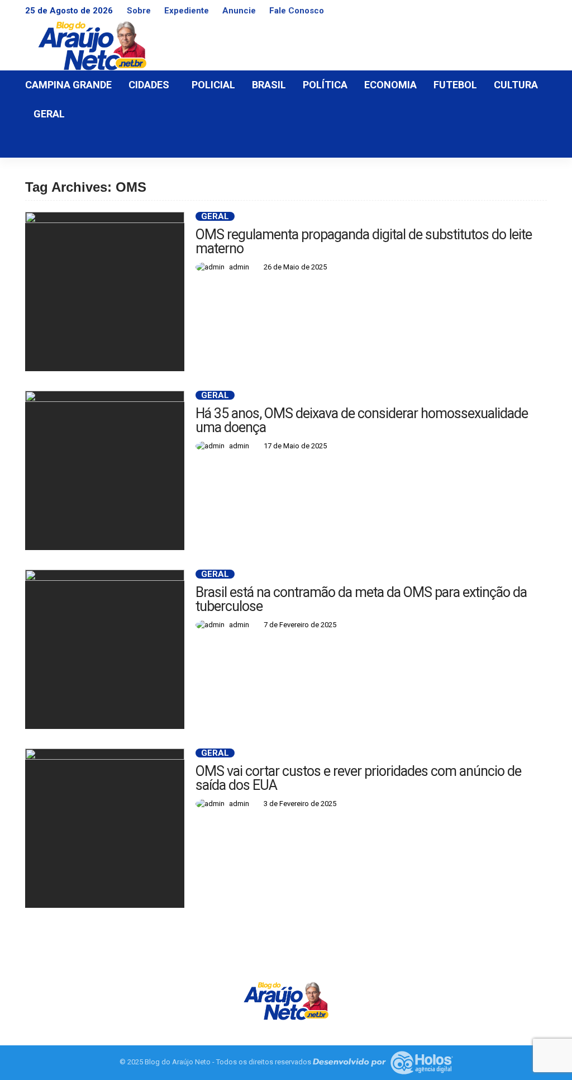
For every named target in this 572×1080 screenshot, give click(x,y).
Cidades (148, 85)
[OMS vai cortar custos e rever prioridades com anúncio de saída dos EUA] (104, 828)
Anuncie (239, 11)
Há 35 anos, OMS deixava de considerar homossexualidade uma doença (362, 420)
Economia (390, 85)
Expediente (186, 11)
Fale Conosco (296, 11)
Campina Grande (68, 85)
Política (325, 85)
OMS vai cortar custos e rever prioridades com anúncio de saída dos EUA (358, 778)
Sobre (139, 11)
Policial (213, 85)
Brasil (269, 85)
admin (239, 267)
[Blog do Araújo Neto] (286, 1000)
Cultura (516, 85)
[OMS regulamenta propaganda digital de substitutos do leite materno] (104, 291)
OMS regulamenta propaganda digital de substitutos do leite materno (364, 241)
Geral (49, 114)
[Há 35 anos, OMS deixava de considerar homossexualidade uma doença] (104, 470)
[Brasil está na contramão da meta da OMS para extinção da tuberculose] (104, 649)
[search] (532, 143)
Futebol (455, 85)
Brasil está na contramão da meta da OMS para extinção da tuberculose (361, 599)
